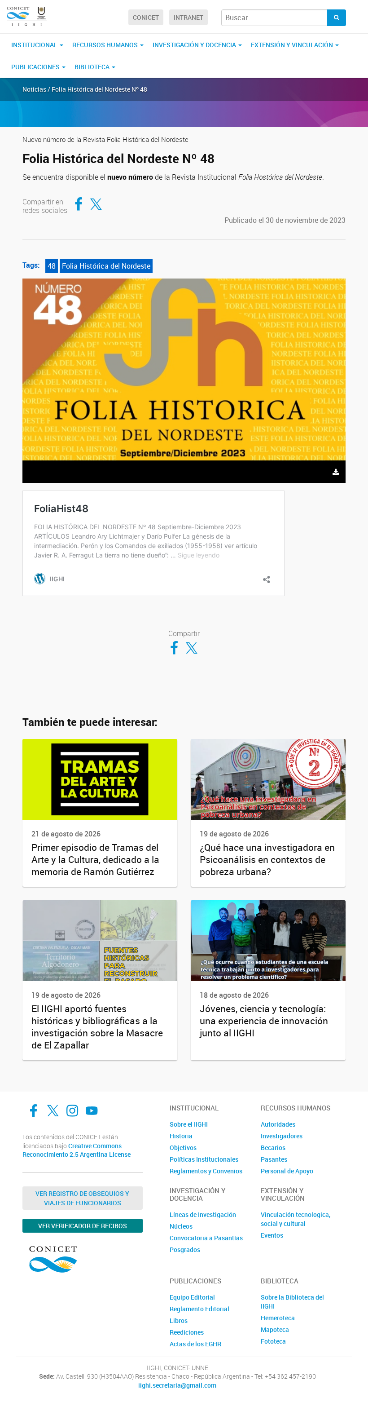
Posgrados (185, 1249)
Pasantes (274, 1159)
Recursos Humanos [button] (105, 44)
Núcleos (181, 1226)
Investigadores (281, 1136)
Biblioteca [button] (92, 66)
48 (52, 266)
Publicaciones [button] (36, 66)
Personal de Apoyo (287, 1171)
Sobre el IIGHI (189, 1124)
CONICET (146, 17)
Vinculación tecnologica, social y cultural (295, 1219)
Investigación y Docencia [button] (195, 44)
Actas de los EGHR (195, 1344)
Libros (179, 1320)
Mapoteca (275, 1329)
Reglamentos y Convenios (206, 1171)
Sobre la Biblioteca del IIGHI (292, 1301)
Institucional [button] (35, 44)
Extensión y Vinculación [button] (292, 44)
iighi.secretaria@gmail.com (177, 1385)
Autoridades (278, 1124)
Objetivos (183, 1147)
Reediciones (187, 1332)
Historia (181, 1136)
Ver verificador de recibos (82, 1225)
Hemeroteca (278, 1318)
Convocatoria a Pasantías (206, 1238)
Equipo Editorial (192, 1297)
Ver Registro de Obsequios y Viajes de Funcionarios (82, 1198)
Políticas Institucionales (204, 1159)
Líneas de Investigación (203, 1214)
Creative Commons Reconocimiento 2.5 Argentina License (76, 1150)
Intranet (188, 17)
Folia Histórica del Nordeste (106, 266)
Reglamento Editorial (199, 1309)
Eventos (272, 1235)
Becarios (273, 1147)
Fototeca (273, 1341)
